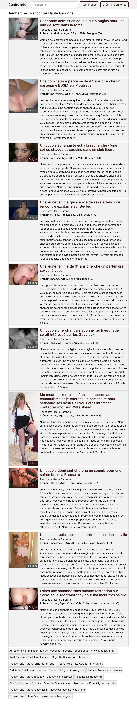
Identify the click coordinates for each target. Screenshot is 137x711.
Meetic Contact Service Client (67, 689)
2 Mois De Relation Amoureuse (27, 670)
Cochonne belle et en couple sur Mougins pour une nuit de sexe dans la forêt (82, 23)
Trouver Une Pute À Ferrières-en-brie (31, 663)
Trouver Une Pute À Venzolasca (28, 689)
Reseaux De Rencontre (89, 676)
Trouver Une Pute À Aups (72, 663)
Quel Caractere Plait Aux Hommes (29, 657)
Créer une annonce (114, 4)
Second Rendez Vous (75, 650)
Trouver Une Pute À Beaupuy (26, 676)
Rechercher (89, 4)
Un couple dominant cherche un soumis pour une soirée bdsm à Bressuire (80, 472)
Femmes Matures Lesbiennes (104, 670)
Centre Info (17, 5)
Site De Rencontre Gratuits (25, 683)
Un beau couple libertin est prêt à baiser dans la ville (83, 534)
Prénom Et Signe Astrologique (67, 670)
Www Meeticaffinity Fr (104, 650)
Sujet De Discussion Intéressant (71, 657)
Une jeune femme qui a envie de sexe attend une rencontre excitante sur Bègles (80, 204)
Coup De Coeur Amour (57, 683)
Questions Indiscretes (60, 676)
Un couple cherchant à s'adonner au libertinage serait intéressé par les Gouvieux (79, 332)
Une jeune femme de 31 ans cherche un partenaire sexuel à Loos (81, 268)
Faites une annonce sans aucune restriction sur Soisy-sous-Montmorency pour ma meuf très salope (83, 593)
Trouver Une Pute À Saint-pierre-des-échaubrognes (40, 696)
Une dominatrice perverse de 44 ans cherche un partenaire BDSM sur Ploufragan (80, 83)
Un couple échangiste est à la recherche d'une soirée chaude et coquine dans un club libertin (78, 147)
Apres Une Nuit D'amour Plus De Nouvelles (34, 650)
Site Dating (96, 663)
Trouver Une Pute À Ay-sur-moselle (95, 683)
